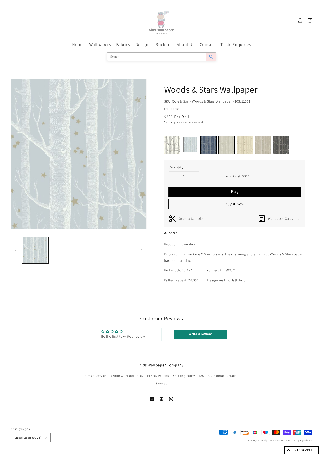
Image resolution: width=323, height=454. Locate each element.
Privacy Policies (158, 376)
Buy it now (235, 204)
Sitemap (161, 383)
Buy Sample (303, 450)
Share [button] (173, 233)
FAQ (201, 376)
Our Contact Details (222, 376)
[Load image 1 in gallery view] (35, 250)
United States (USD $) (28, 437)
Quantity (176, 167)
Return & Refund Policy (126, 376)
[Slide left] (16, 250)
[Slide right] (142, 250)
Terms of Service (94, 376)
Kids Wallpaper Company (269, 440)
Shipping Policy (184, 376)
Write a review (200, 334)
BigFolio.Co (306, 440)
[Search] (211, 57)
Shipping (169, 122)
